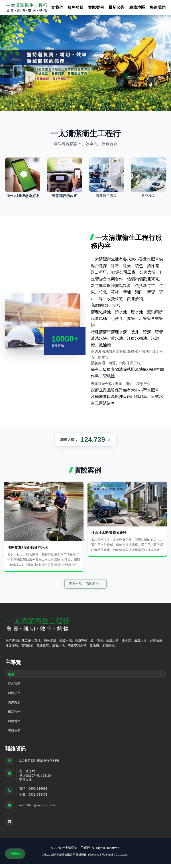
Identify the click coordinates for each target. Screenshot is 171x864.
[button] (84, 107)
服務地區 (137, 7)
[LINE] (9, 822)
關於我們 (55, 7)
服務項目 (76, 7)
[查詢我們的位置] (64, 175)
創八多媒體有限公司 (63, 854)
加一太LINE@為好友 (22, 196)
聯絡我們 (158, 7)
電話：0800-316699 (33, 788)
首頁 (11, 674)
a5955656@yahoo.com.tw (37, 805)
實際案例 (96, 7)
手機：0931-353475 (33, 794)
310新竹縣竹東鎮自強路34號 (39, 760)
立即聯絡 (15, 854)
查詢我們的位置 (64, 196)
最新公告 (117, 7)
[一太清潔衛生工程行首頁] (26, 7)
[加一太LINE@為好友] (22, 175)
